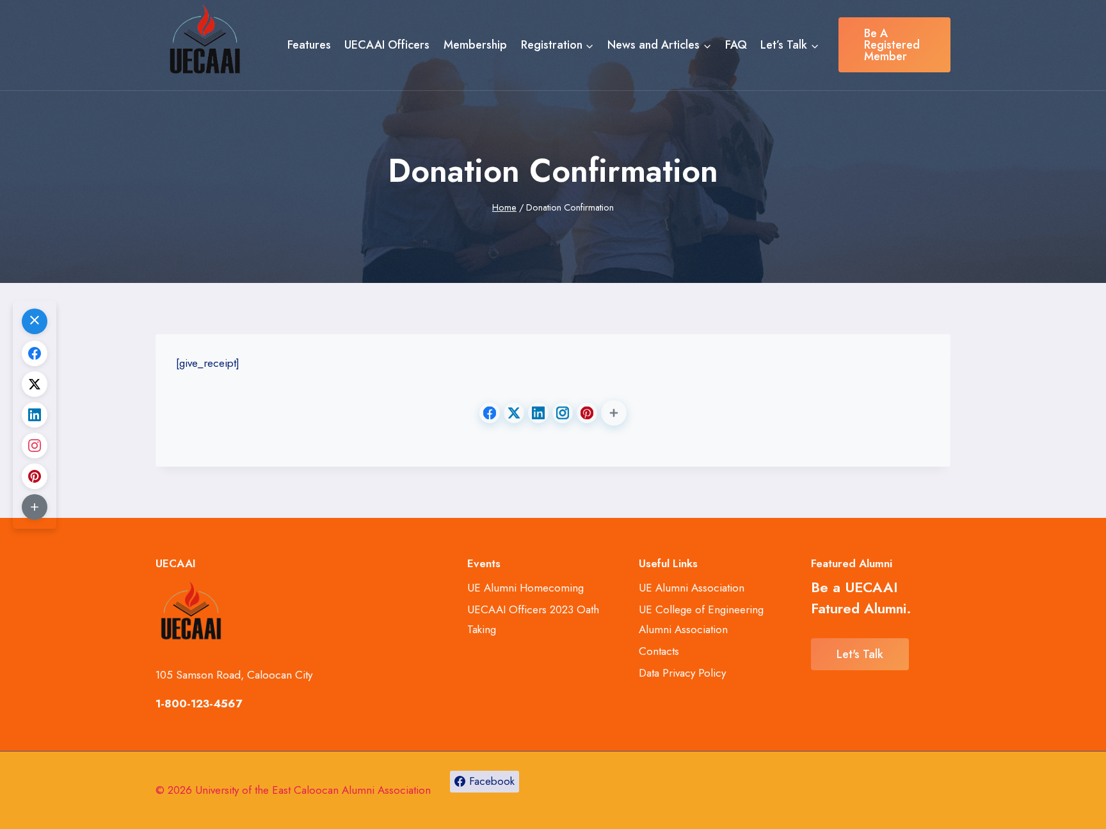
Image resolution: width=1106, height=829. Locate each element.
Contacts (659, 651)
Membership (475, 44)
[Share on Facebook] (489, 413)
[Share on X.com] (514, 413)
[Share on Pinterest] (587, 413)
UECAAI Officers (386, 44)
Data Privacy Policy (682, 672)
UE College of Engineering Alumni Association (701, 619)
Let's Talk (860, 654)
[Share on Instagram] (562, 413)
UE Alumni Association (691, 587)
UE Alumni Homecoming (525, 587)
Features (309, 44)
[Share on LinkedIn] (538, 413)
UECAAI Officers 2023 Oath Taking (533, 619)
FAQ (736, 44)
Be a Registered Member (892, 45)
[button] (614, 413)
